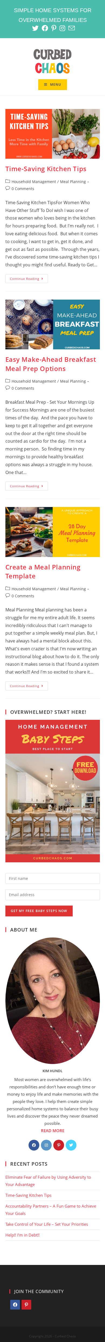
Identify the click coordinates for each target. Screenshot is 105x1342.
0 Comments (23, 188)
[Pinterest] (58, 1145)
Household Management (34, 181)
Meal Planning (73, 181)
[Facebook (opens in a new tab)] (45, 28)
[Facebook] (34, 1145)
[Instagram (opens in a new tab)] (62, 28)
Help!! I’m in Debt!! (22, 1235)
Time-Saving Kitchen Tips (46, 168)
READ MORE (52, 1130)
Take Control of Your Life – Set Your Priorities (46, 1224)
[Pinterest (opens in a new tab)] (54, 28)
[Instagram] (46, 1145)
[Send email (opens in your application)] (71, 28)
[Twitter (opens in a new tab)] (35, 28)
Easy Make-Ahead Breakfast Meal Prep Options (50, 364)
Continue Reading (29, 279)
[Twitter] (71, 1145)
